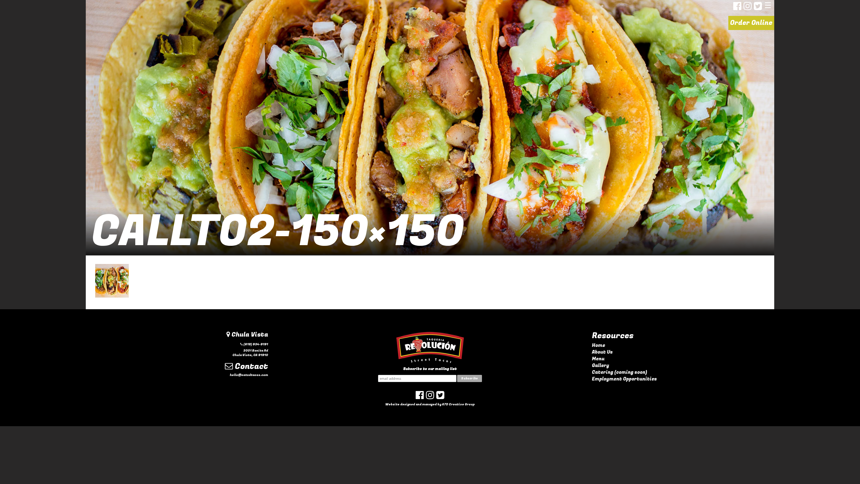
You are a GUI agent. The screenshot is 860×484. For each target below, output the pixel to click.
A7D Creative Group (458, 404)
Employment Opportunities (624, 379)
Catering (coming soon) (619, 372)
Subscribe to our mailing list (430, 369)
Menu (598, 358)
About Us (602, 352)
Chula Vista (249, 334)
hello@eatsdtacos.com (249, 375)
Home (598, 345)
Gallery (600, 365)
